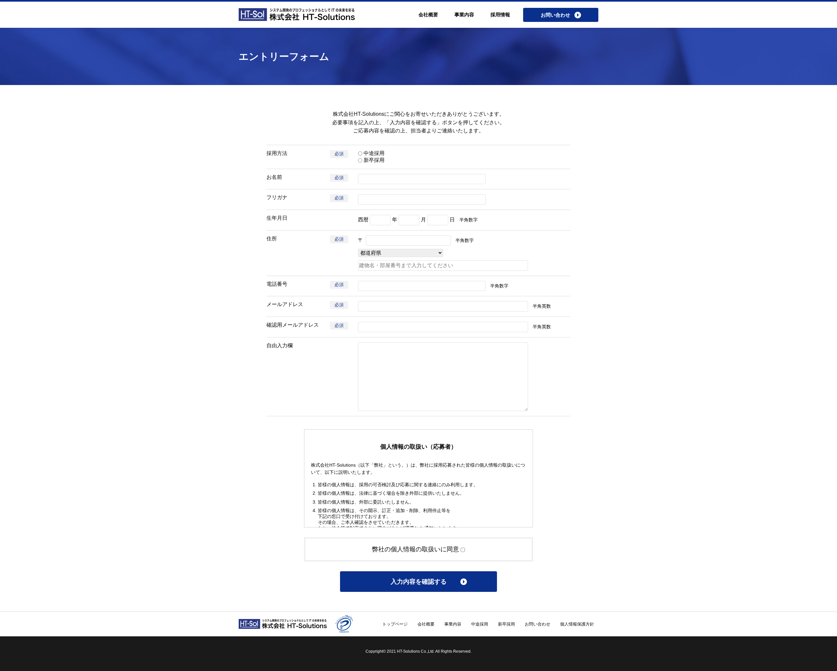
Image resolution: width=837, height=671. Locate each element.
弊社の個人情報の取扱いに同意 (416, 549)
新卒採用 (373, 160)
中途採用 (373, 153)
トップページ (395, 624)
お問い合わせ (537, 624)
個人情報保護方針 (577, 624)
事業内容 (464, 14)
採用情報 (500, 14)
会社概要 (428, 14)
